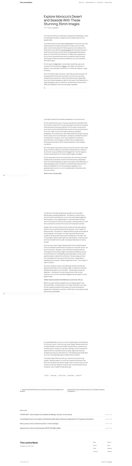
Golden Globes (71, 375)
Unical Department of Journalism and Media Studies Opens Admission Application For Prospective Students (57, 419)
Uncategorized (55, 27)
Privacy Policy (108, 2)
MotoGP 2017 (78, 375)
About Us (81, 2)
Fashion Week (53, 375)
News (49, 27)
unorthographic (66, 50)
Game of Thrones (62, 375)
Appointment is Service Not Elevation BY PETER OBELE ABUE (40, 428)
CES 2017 (47, 375)
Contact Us (100, 2)
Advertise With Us (90, 2)
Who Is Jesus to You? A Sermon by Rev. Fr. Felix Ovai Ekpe (39, 424)
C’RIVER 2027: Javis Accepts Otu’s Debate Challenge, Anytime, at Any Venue (46, 414)
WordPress (109, 461)
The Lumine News (26, 2)
